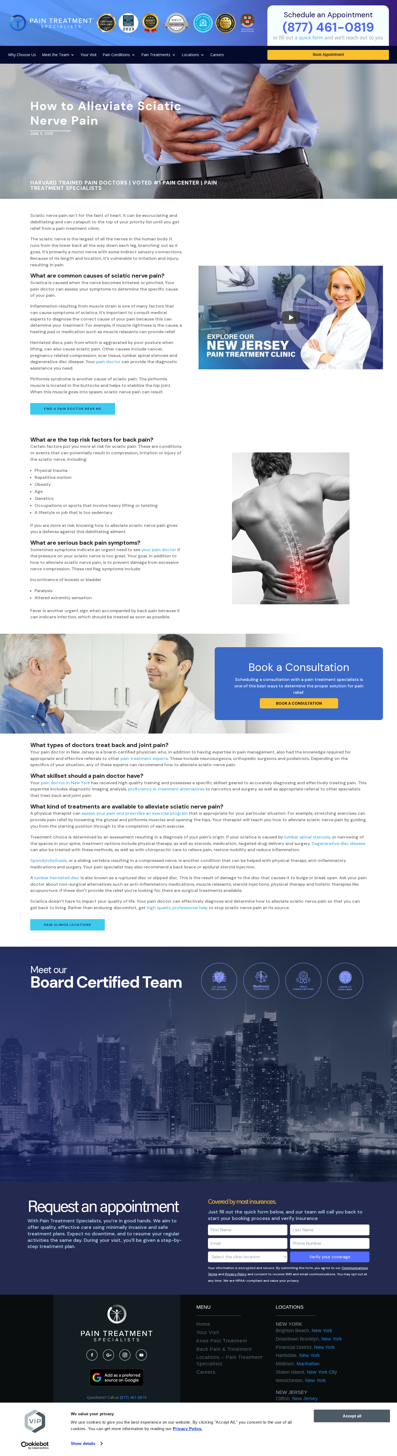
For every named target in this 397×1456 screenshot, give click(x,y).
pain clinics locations (67, 925)
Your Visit (88, 55)
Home (203, 1324)
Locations (190, 55)
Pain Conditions (116, 55)
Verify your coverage (329, 1257)
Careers (217, 55)
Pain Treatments (155, 55)
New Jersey (291, 1392)
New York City (306, 1372)
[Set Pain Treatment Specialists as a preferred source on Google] (117, 1384)
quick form (311, 37)
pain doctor (108, 361)
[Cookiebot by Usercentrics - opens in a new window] (35, 1445)
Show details (83, 1443)
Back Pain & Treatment (224, 1349)
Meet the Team (55, 55)
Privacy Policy (236, 1274)
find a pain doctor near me (72, 409)
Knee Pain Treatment (221, 1341)
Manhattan (297, 1363)
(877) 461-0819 (133, 1397)
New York (289, 1324)
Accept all (352, 1416)
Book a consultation (299, 703)
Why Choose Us (22, 55)
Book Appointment (328, 55)
